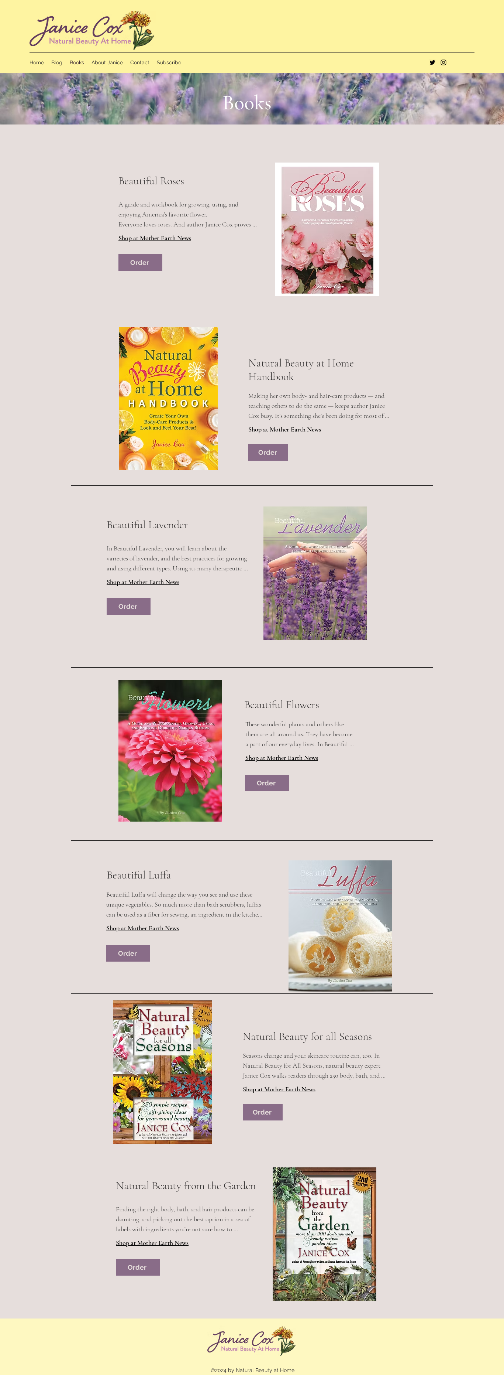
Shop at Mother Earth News (154, 238)
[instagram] (443, 62)
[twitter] (432, 62)
